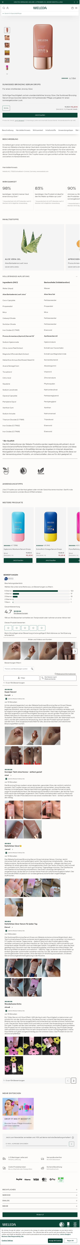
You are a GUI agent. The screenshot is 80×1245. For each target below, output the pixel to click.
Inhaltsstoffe (51, 130)
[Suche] (3, 8)
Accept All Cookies (55, 1240)
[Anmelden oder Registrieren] (7, 8)
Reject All (70, 1240)
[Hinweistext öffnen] (73, 1137)
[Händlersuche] (71, 1144)
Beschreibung (7, 130)
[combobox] (6, 108)
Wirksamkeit (38, 130)
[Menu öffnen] (76, 8)
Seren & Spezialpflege (13, 13)
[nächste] (77, 2)
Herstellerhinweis (23, 130)
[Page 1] (7, 30)
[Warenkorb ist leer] (72, 8)
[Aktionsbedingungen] (63, 2)
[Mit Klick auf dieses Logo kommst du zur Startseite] (40, 8)
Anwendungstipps (65, 130)
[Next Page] (7, 74)
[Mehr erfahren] (5, 471)
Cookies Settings (7, 1240)
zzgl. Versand (19, 120)
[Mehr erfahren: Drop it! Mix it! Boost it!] (18, 1114)
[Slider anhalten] (3, 2)
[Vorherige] (74, 2)
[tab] (7, 30)
